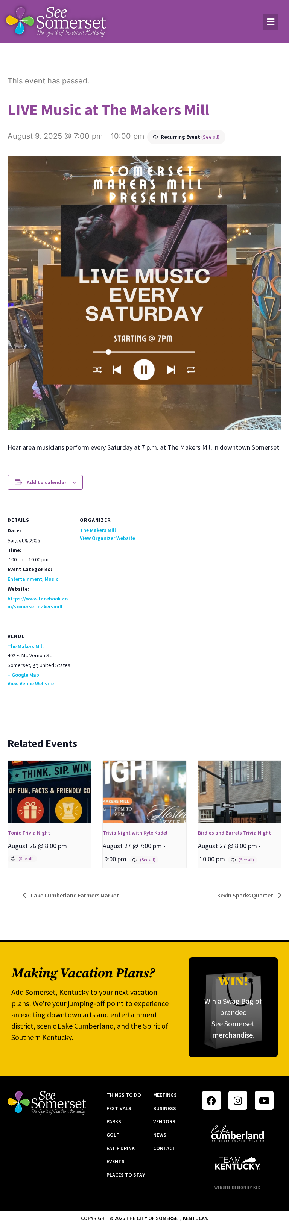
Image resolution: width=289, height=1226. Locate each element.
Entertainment (25, 579)
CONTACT (164, 1148)
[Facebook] (211, 1100)
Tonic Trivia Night (29, 832)
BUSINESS (164, 1108)
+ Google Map (23, 674)
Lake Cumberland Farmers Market (74, 895)
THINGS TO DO (123, 1094)
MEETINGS (165, 1094)
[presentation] (49, 792)
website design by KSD (237, 1187)
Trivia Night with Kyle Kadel (135, 832)
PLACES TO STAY (125, 1174)
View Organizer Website (107, 538)
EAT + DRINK (120, 1148)
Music (51, 579)
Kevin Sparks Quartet (245, 895)
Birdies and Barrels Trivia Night (234, 832)
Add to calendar (47, 482)
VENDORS (164, 1121)
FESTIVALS (118, 1108)
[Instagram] (237, 1100)
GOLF (112, 1134)
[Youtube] (264, 1100)
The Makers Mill (98, 530)
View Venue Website (31, 683)
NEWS (159, 1134)
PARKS (113, 1121)
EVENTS (115, 1161)
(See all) (210, 136)
